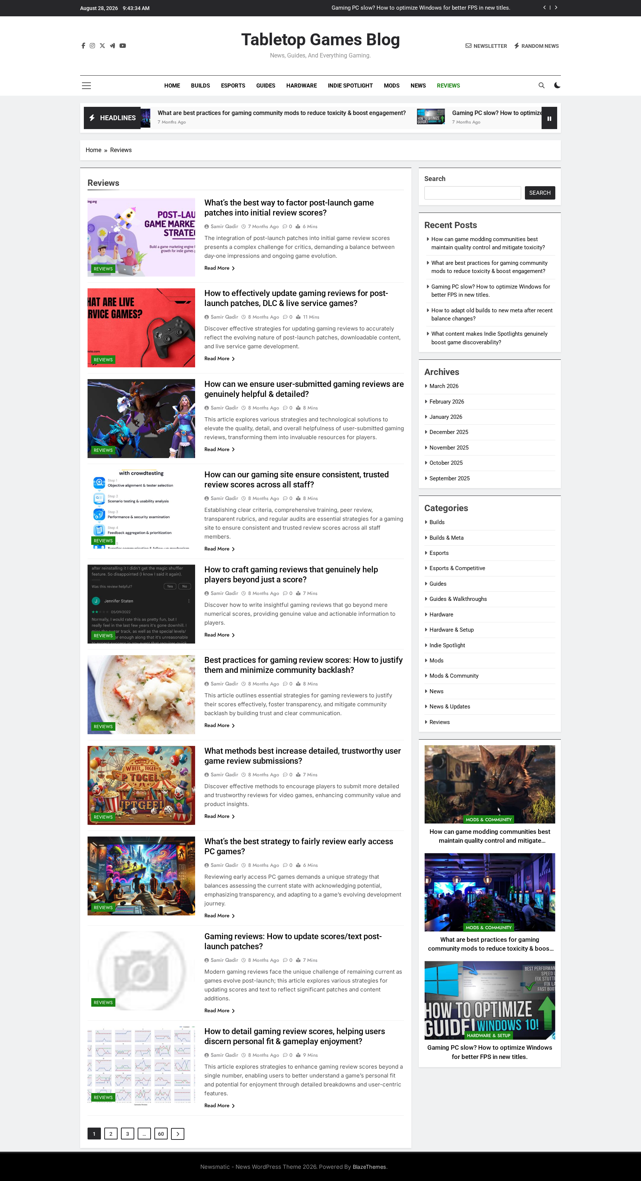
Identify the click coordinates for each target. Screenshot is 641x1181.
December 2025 (449, 432)
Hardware (301, 85)
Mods (392, 85)
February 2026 (447, 401)
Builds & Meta (447, 537)
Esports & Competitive (457, 568)
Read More (217, 268)
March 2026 (444, 386)
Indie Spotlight (350, 85)
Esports (233, 85)
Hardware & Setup (452, 629)
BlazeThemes (369, 1167)
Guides (265, 85)
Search (435, 178)
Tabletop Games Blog (320, 39)
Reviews (448, 85)
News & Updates (450, 706)
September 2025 (450, 478)
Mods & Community (454, 675)
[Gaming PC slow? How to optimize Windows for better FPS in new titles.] (376, 116)
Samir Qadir (224, 226)
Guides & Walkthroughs (458, 599)
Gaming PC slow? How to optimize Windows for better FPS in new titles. (421, 8)
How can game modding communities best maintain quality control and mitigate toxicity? (490, 841)
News (418, 85)
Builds (200, 85)
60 (161, 1134)
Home (172, 85)
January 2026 (446, 417)
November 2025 (449, 447)
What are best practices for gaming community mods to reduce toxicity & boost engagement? (227, 112)
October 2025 (446, 463)
